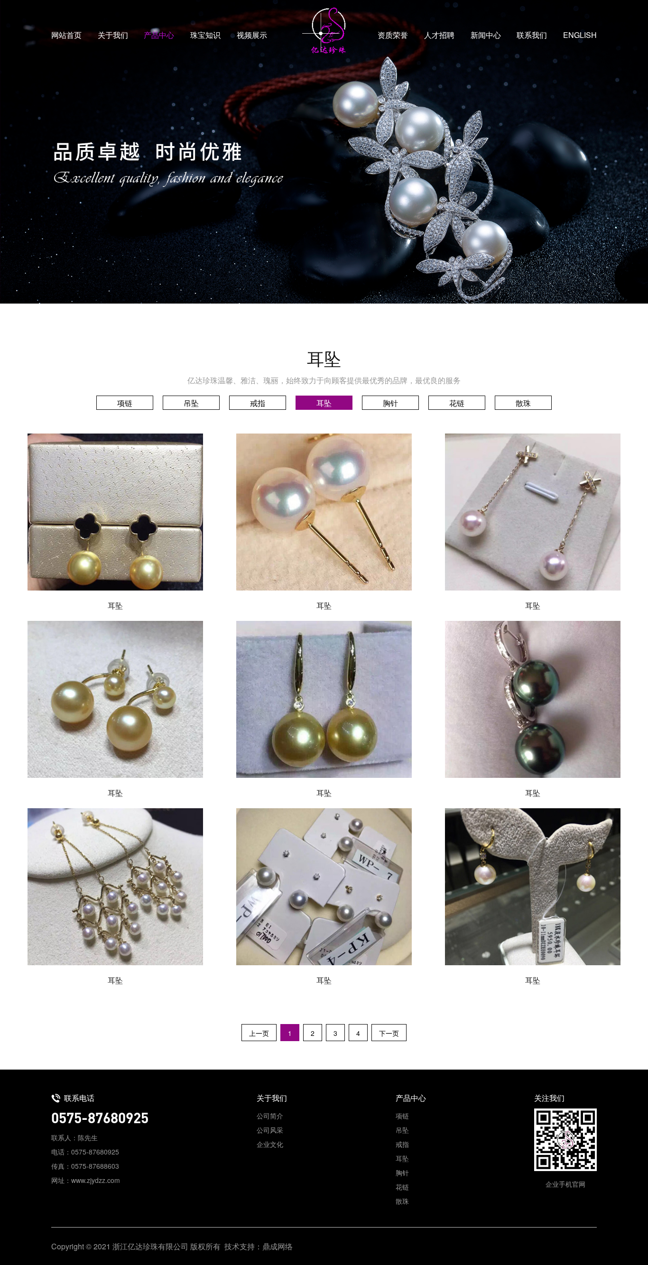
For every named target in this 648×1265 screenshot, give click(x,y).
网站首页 (66, 34)
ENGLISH (580, 34)
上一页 (259, 1033)
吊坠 (191, 402)
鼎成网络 (277, 1246)
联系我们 (532, 34)
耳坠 (324, 402)
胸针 (390, 402)
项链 (124, 402)
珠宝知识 (205, 34)
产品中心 (159, 34)
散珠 (523, 402)
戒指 (257, 402)
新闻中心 (486, 34)
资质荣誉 (393, 34)
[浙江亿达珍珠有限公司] (324, 31)
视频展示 (252, 34)
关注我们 (549, 1097)
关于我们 (113, 34)
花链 (456, 402)
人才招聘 (439, 34)
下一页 (389, 1033)
